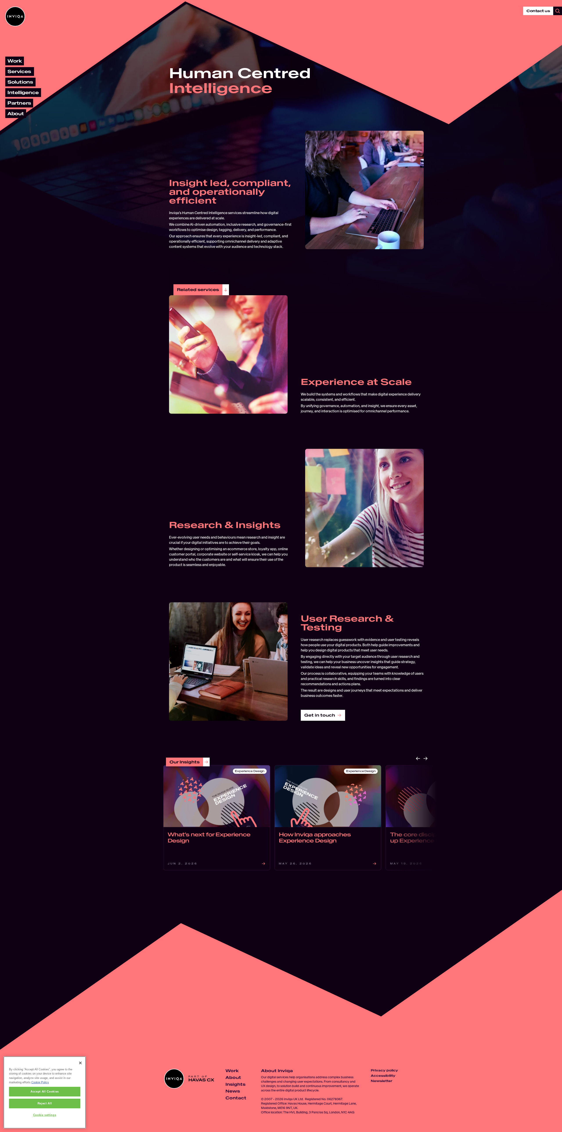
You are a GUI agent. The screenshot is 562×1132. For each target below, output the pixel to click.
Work (232, 1070)
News (232, 1091)
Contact (235, 1097)
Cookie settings (44, 1115)
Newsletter (381, 1081)
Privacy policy (384, 1070)
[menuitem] (14, 61)
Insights (235, 1084)
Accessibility (383, 1076)
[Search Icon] (557, 11)
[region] (45, 1092)
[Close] (80, 1063)
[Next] (425, 758)
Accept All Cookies (45, 1091)
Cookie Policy (40, 1082)
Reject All (45, 1103)
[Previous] (418, 758)
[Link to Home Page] (15, 16)
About (233, 1077)
